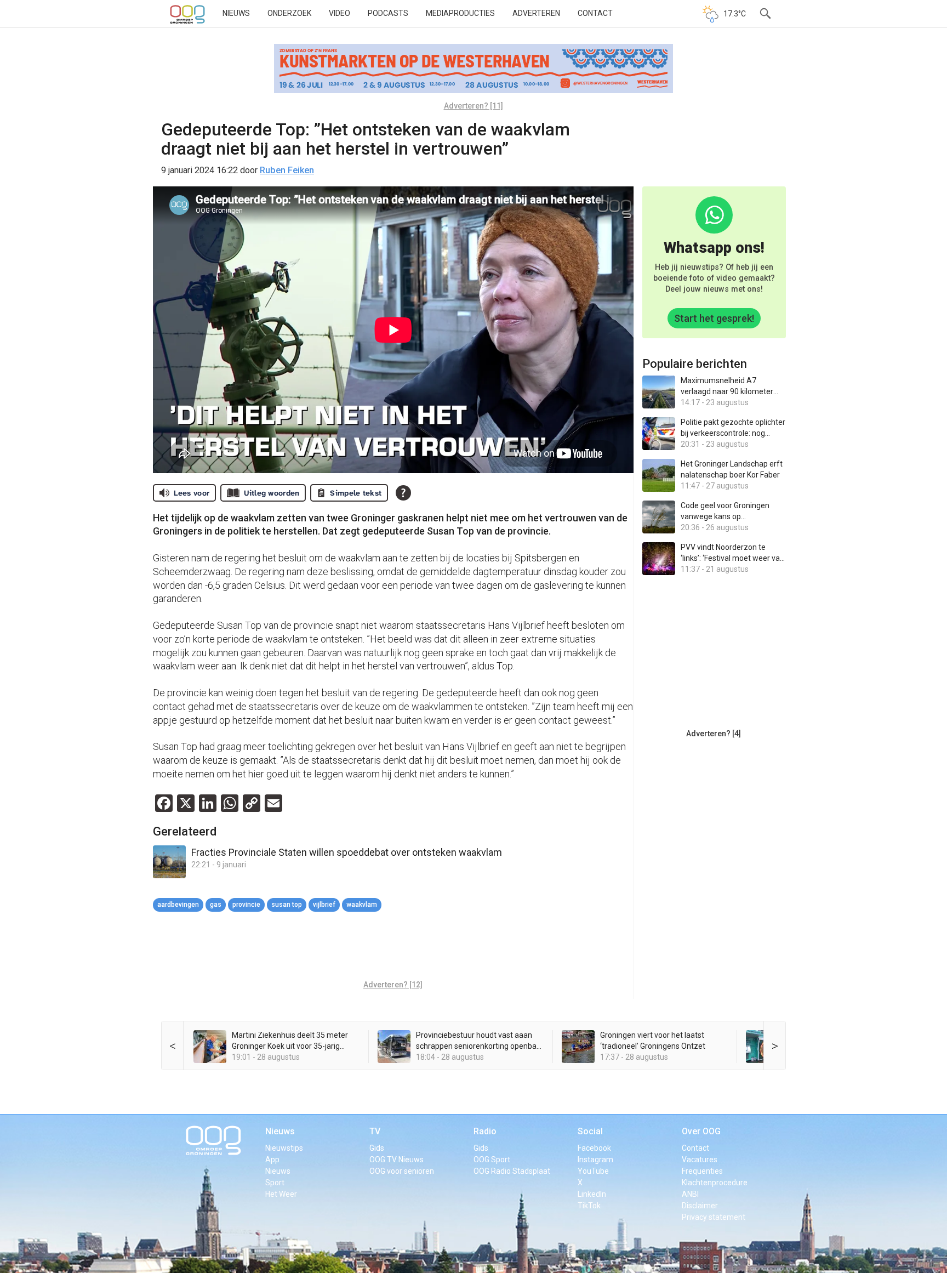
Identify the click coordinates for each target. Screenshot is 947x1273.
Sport (274, 1182)
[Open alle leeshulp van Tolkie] (403, 493)
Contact (595, 13)
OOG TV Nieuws (396, 1159)
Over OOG (701, 1131)
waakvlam (361, 904)
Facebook (594, 1148)
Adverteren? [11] (473, 105)
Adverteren (536, 13)
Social (590, 1131)
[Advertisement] (392, 947)
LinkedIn (592, 1194)
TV (374, 1131)
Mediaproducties (460, 13)
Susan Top (286, 904)
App (272, 1159)
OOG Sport (492, 1159)
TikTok (589, 1205)
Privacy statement (713, 1217)
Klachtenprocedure (715, 1182)
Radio (485, 1131)
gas (215, 904)
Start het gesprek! (714, 318)
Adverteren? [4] (713, 733)
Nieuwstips (284, 1148)
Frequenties (702, 1171)
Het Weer (281, 1194)
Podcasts (388, 13)
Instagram (595, 1159)
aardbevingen (178, 904)
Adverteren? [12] (393, 984)
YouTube (593, 1171)
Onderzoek (289, 13)
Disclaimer (700, 1205)
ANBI (690, 1194)
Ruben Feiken (287, 170)
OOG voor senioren (401, 1171)
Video (339, 13)
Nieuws (236, 13)
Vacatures (699, 1159)
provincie (246, 904)
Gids (376, 1148)
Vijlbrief (324, 904)
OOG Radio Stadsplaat (512, 1171)
